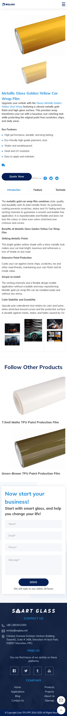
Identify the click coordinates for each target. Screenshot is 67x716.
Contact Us (18, 700)
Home (17, 687)
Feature (38, 189)
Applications (17, 691)
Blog (17, 696)
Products (49, 687)
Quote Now (16, 176)
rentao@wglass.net (17, 630)
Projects (49, 691)
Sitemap (49, 700)
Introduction (13, 189)
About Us (49, 696)
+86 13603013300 (16, 625)
